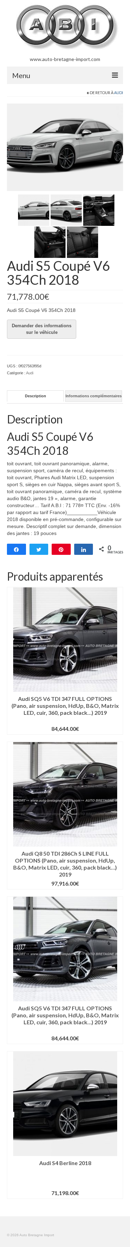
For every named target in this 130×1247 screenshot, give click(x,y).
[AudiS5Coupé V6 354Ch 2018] (66, 210)
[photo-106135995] (82, 242)
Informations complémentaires (94, 396)
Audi (118, 92)
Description (35, 396)
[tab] (35, 396)
